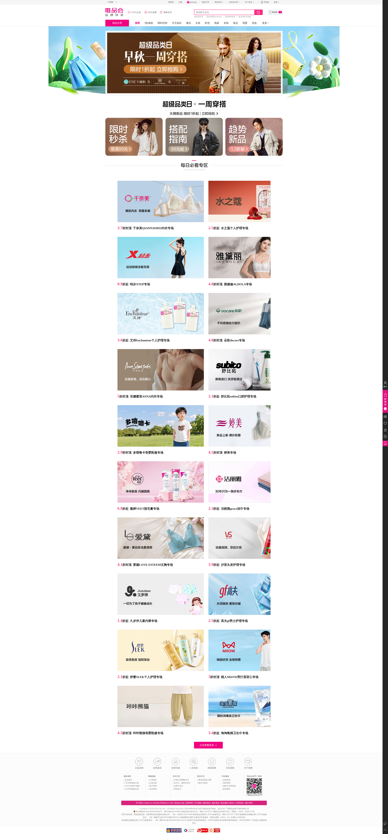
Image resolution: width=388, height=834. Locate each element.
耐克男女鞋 (198, 17)
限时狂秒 (162, 23)
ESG (171, 803)
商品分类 (117, 23)
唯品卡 (232, 803)
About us (148, 803)
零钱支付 (177, 789)
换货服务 (226, 789)
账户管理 (153, 786)
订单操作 (153, 780)
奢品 (188, 23)
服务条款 (215, 803)
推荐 (137, 23)
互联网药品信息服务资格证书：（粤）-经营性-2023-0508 (169, 814)
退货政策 (226, 780)
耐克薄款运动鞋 (245, 17)
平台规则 (198, 803)
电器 (216, 23)
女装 (198, 23)
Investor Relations (160, 803)
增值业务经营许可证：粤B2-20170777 (197, 811)
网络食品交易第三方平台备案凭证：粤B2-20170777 (214, 814)
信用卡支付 (178, 786)
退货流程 (226, 783)
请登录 (171, 2)
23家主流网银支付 (181, 780)
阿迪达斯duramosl (214, 17)
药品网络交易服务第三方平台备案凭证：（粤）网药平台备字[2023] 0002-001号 (153, 820)
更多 (276, 2)
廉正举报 (249, 803)
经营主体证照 (126, 814)
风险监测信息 (139, 814)
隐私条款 (206, 803)
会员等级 (153, 789)
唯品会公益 (179, 803)
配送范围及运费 (205, 780)
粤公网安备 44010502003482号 (149, 811)
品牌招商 (189, 803)
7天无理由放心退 (132, 783)
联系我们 (240, 803)
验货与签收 (203, 783)
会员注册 (153, 783)
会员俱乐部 (233, 2)
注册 (180, 2)
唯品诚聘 (224, 803)
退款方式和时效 (229, 786)
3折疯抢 (148, 23)
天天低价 (177, 23)
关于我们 (139, 803)
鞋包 (207, 23)
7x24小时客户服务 (132, 786)
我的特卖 (218, 2)
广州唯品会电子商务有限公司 (237, 809)
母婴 (244, 23)
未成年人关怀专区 (238, 817)
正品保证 (128, 780)
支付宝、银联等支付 (182, 783)
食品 (235, 23)
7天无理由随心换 (132, 789)
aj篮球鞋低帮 (230, 17)
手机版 (266, 2)
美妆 (254, 23)
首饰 (226, 23)
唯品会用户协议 (209, 809)
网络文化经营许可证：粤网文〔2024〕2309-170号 (234, 811)
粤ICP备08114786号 (172, 811)
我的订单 (205, 2)
